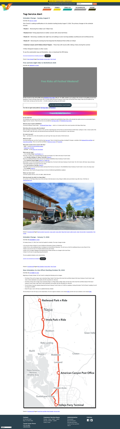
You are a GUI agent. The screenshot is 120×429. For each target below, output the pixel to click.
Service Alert (47, 59)
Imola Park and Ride (27, 141)
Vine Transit (53, 59)
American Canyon (52, 141)
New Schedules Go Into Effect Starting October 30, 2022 (44, 270)
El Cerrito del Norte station (37, 146)
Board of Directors (71, 420)
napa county (52, 232)
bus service (46, 232)
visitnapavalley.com (27, 180)
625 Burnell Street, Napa (45, 125)
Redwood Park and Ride (87, 140)
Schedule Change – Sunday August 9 (64, 1)
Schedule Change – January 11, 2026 (36, 237)
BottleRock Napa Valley (49, 97)
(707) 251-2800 (26, 425)
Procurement (70, 419)
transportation (89, 232)
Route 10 (49, 157)
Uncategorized (30, 232)
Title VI (69, 425)
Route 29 (41, 165)
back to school (41, 232)
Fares (57, 8)
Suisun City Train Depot (37, 149)
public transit (73, 232)
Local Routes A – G (39, 154)
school (78, 232)
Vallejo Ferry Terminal (29, 148)
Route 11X (47, 160)
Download (48, 55)
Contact (25, 417)
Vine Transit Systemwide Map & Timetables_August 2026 (33, 55)
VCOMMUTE (80, 8)
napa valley (58, 232)
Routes (47, 8)
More (92, 8)
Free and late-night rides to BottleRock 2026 (39, 63)
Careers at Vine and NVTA (73, 424)
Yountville (60, 141)
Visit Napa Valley (44, 107)
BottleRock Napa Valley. (66, 120)
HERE (68, 291)
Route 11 (41, 160)
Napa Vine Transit (66, 232)
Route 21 (33, 168)
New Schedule (30, 59)
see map (48, 140)
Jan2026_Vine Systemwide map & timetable (31, 258)
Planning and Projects (72, 422)
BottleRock (53, 107)
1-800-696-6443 (26, 426)
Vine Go (67, 8)
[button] (60, 105)
